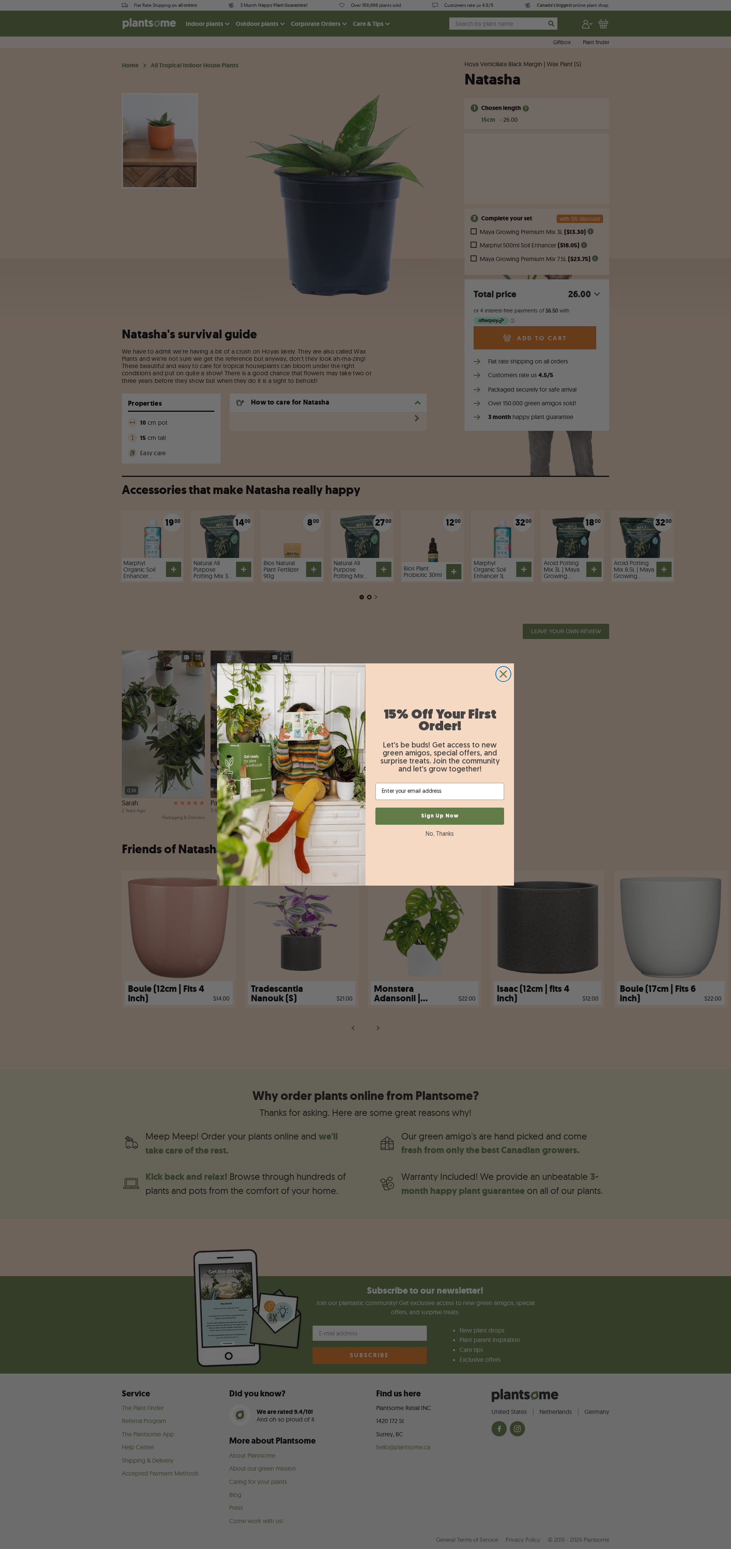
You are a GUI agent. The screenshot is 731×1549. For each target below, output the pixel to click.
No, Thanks (440, 834)
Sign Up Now (440, 816)
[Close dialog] (503, 674)
